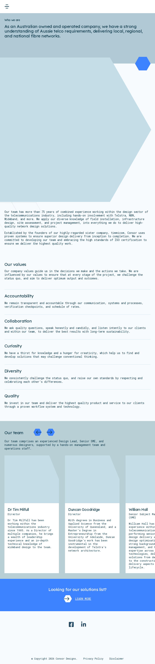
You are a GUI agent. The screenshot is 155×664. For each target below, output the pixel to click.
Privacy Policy (93, 658)
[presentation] (38, 432)
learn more (83, 599)
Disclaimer (116, 658)
